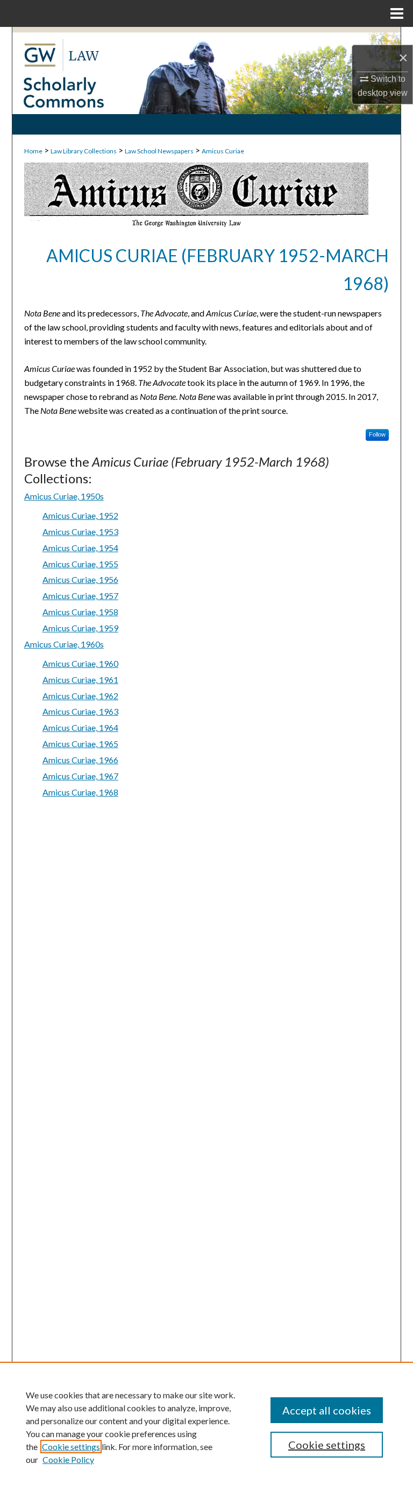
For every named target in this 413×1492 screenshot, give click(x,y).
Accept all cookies (326, 1410)
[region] (206, 1427)
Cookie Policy (68, 1459)
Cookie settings (71, 1446)
